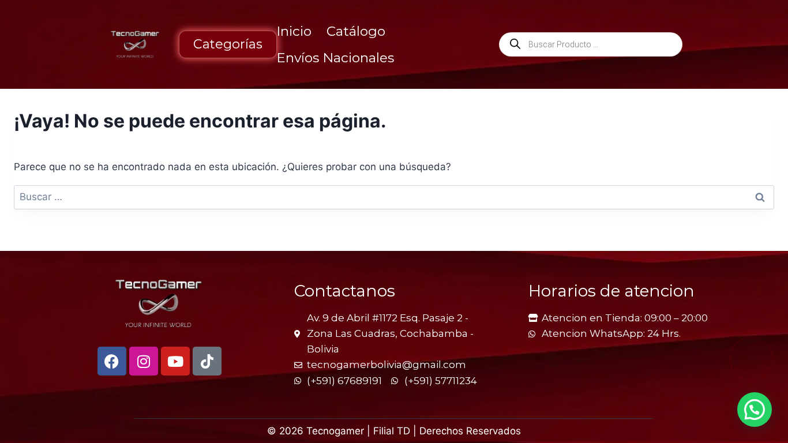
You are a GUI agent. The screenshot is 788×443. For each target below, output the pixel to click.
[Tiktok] (207, 361)
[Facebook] (111, 361)
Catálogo (356, 31)
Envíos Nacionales (335, 58)
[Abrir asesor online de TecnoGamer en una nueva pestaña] (751, 358)
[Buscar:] (394, 196)
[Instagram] (143, 361)
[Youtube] (175, 361)
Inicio (294, 31)
